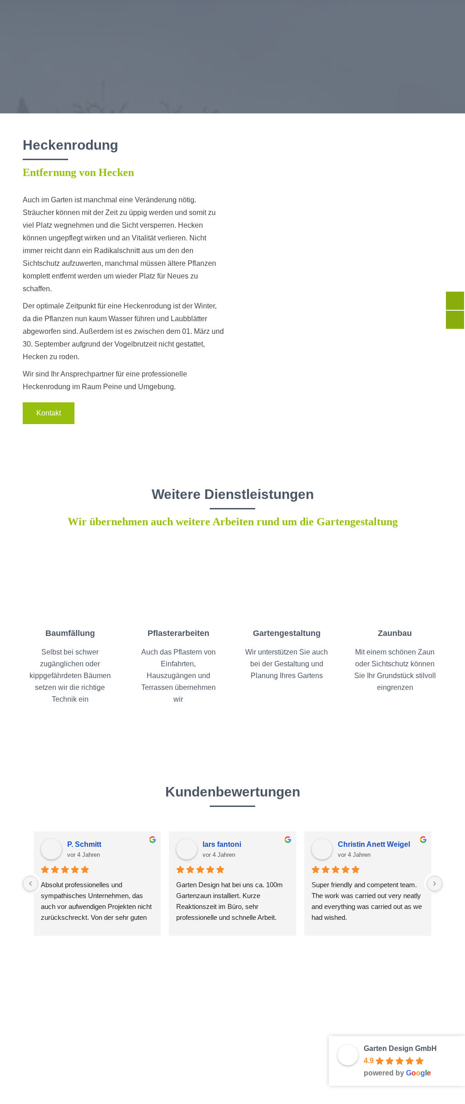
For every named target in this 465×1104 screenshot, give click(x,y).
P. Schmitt (84, 844)
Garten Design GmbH (400, 1048)
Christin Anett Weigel (374, 844)
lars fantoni (222, 844)
